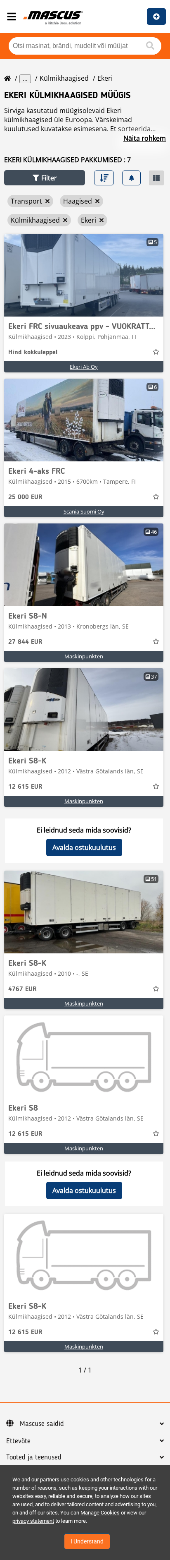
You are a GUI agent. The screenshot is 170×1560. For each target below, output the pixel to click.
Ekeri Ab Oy (84, 366)
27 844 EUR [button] (25, 642)
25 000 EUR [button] (25, 497)
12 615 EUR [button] (25, 787)
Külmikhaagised (64, 78)
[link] (83, 275)
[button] (44, 177)
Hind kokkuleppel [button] (32, 352)
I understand (87, 1541)
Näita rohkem (144, 138)
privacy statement (33, 1521)
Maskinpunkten (83, 656)
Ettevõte (18, 1441)
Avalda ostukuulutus (84, 847)
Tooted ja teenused (33, 1457)
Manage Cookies (100, 1513)
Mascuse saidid (42, 1424)
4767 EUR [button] (22, 989)
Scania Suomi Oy (84, 511)
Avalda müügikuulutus (156, 16)
